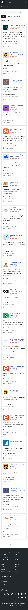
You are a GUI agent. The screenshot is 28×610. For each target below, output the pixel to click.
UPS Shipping (14, 390)
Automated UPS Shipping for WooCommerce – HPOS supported (17, 314)
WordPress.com (6, 576)
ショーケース (18, 552)
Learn (2, 564)
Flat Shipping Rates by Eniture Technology (17, 416)
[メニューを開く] (25, 2)
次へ (16, 544)
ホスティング (4, 557)
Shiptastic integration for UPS (16, 106)
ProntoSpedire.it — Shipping (16, 516)
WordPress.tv (5, 571)
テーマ (16, 554)
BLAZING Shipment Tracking (16, 235)
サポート (3, 566)
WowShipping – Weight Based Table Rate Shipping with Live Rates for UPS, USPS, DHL (17, 155)
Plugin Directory (5, 6)
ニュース (3, 554)
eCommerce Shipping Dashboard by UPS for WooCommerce (17, 53)
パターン (17, 559)
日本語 (6, 590)
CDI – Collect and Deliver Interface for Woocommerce (16, 290)
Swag (17, 571)
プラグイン (17, 557)
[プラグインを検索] (20, 12)
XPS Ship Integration (16, 80)
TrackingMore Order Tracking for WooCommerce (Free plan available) (16, 130)
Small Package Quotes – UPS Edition (17, 367)
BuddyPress (5, 584)
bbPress (4, 581)
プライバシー (4, 559)
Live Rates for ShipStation (14, 183)
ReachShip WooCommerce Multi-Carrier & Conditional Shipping (17, 208)
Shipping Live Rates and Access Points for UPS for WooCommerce (17, 26)
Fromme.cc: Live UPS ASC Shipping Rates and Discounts (17, 489)
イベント (17, 566)
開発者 (3, 569)
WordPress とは (5, 552)
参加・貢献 (17, 564)
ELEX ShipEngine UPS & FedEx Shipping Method (17, 339)
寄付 (16, 569)
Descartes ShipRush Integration (16, 442)
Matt (3, 579)
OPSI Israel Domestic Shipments (16, 263)
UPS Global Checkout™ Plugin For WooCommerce (17, 465)
